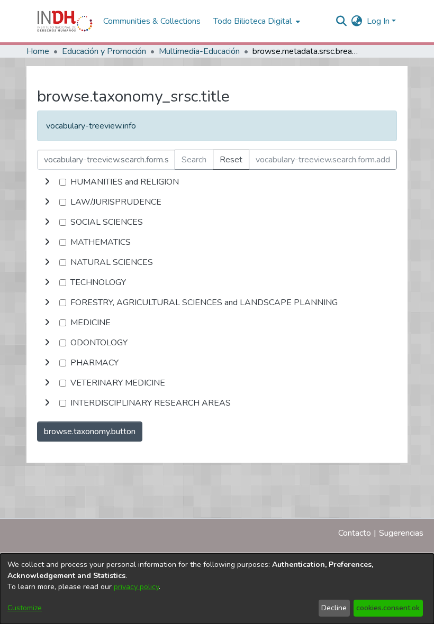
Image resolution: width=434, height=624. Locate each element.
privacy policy (136, 587)
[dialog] (217, 589)
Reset (231, 160)
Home (37, 51)
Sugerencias (401, 533)
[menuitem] (357, 21)
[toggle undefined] (47, 182)
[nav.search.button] (341, 21)
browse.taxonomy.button (89, 431)
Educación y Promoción (104, 51)
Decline (334, 608)
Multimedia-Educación (199, 51)
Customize (24, 608)
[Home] (65, 21)
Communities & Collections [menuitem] (152, 21)
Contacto (354, 533)
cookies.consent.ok (388, 608)
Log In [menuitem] (378, 21)
